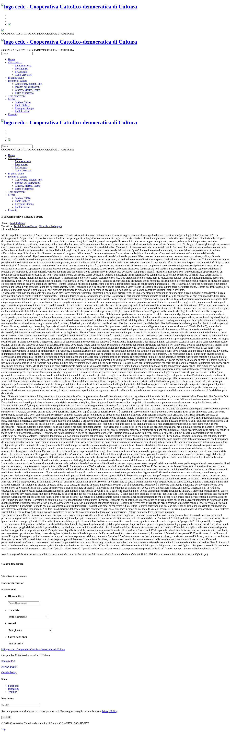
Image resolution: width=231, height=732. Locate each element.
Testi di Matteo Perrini (25, 226)
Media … (13, 99)
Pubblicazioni (22, 111)
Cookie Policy (9, 672)
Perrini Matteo (17, 223)
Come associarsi (23, 74)
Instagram (13, 688)
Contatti (12, 114)
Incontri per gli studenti (27, 86)
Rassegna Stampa (24, 108)
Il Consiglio (21, 71)
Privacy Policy (9, 666)
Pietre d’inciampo (24, 92)
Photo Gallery (22, 105)
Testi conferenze (17, 96)
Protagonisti (21, 68)
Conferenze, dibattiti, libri (28, 83)
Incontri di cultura (17, 80)
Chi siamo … (15, 62)
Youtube (12, 691)
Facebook (13, 685)
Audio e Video (23, 102)
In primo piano (16, 77)
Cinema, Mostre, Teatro (27, 89)
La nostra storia (23, 65)
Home (11, 59)
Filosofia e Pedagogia (50, 226)
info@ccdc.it (8, 660)
